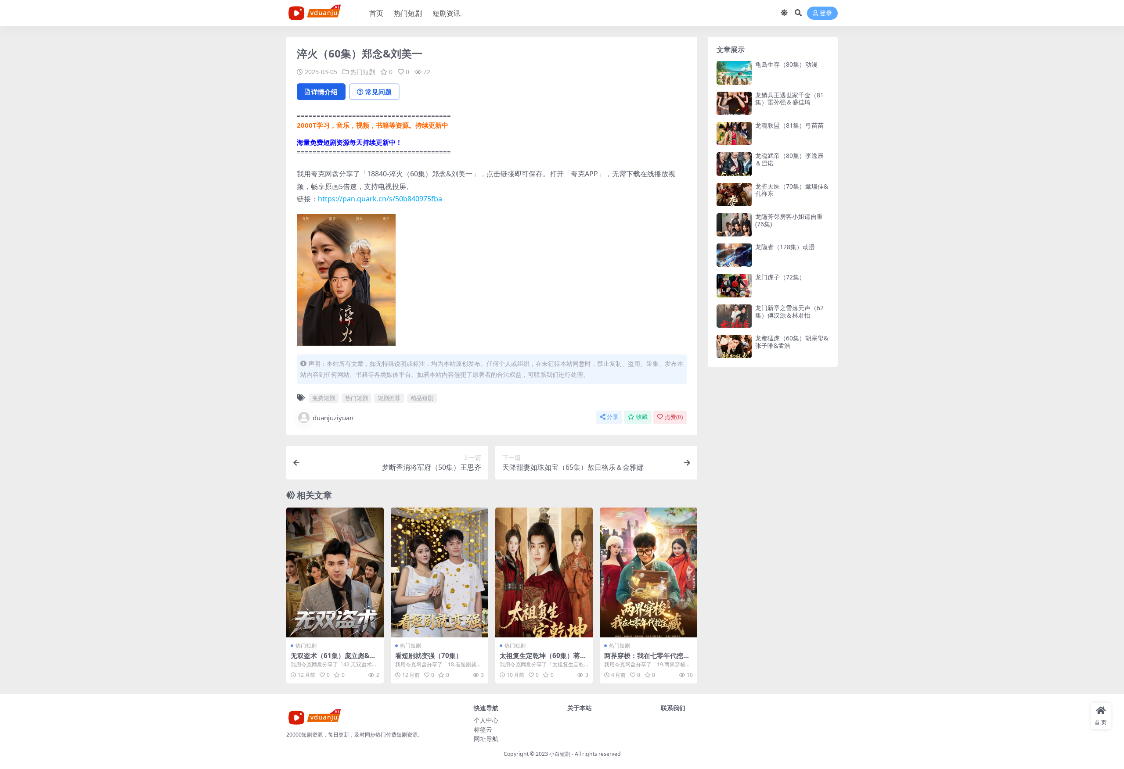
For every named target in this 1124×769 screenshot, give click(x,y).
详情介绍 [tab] (324, 91)
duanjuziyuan (333, 417)
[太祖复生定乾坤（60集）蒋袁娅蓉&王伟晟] (544, 572)
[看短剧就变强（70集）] (439, 572)
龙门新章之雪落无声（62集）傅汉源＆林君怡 (789, 311)
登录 (826, 13)
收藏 (642, 417)
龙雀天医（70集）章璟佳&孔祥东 (791, 190)
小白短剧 (559, 754)
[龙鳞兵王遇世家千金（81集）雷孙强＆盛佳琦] (734, 103)
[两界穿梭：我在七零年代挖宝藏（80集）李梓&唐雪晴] (648, 572)
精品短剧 (422, 398)
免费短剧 (323, 398)
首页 (376, 13)
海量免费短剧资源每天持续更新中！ (349, 142)
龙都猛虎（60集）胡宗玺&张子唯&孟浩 (791, 342)
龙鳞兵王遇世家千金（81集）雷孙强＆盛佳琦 (789, 99)
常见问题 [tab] (378, 91)
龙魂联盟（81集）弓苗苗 (789, 125)
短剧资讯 (446, 13)
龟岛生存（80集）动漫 (786, 64)
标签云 (483, 729)
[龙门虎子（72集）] (734, 285)
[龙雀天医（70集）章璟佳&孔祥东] (734, 194)
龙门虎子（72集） (780, 277)
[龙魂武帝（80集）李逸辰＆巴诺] (734, 163)
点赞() (674, 417)
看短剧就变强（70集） (428, 655)
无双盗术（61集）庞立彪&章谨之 (333, 659)
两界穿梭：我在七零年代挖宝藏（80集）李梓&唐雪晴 (647, 659)
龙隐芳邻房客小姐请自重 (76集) (789, 220)
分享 (612, 417)
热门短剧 (408, 13)
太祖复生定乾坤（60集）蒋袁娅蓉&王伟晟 (543, 659)
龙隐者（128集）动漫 (785, 247)
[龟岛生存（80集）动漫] (734, 72)
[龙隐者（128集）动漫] (734, 255)
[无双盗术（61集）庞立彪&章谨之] (335, 572)
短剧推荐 (389, 398)
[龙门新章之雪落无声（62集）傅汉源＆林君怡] (734, 316)
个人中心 (486, 720)
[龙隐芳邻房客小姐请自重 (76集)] (734, 224)
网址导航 (486, 738)
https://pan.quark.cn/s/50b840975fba (380, 199)
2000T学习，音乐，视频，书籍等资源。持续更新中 (372, 125)
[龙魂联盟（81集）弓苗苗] (734, 133)
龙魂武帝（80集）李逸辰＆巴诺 (789, 159)
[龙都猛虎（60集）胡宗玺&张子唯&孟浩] (734, 346)
